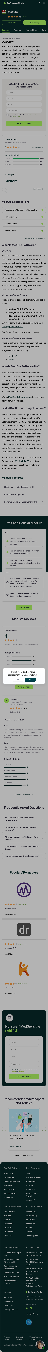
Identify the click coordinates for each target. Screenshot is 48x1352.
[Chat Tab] (24, 676)
